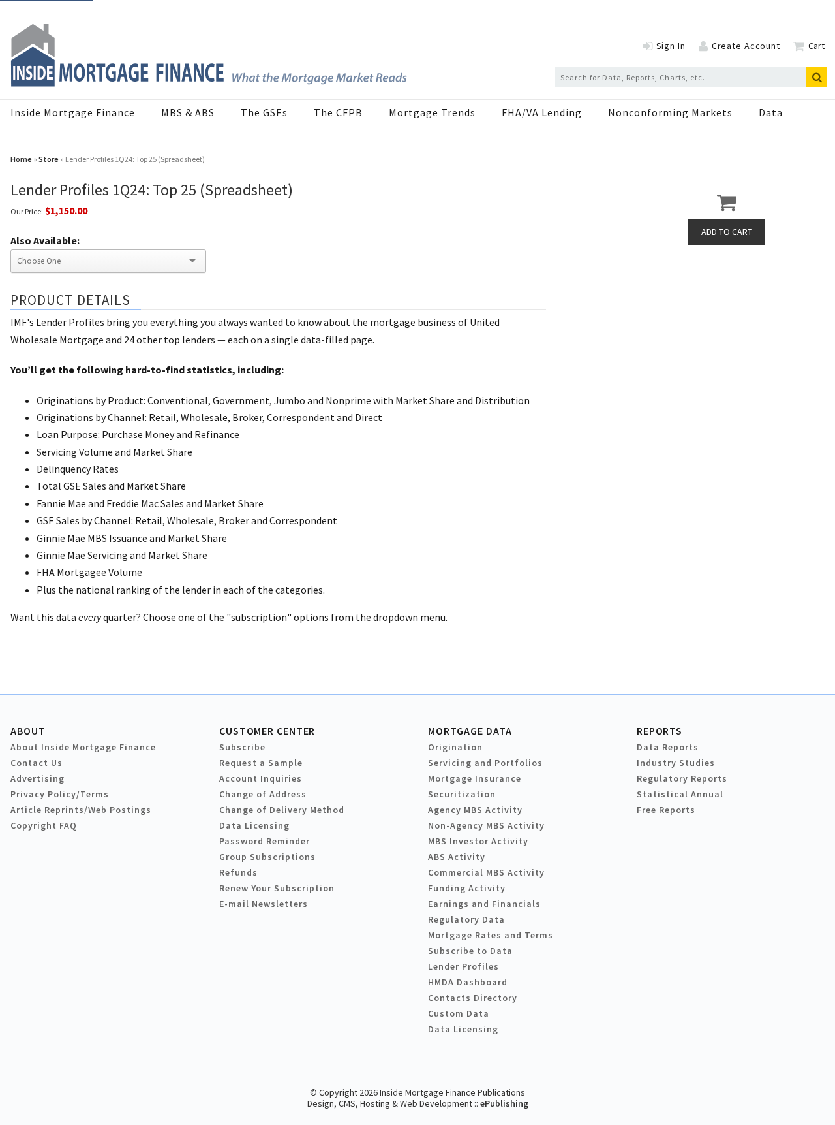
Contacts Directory (472, 998)
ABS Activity (456, 857)
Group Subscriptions (267, 857)
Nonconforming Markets (670, 112)
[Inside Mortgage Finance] (208, 82)
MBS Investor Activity (478, 841)
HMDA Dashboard (468, 982)
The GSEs (264, 112)
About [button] (27, 730)
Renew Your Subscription (277, 888)
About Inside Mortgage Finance (83, 747)
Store (48, 159)
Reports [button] (659, 730)
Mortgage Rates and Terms (490, 935)
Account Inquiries (260, 778)
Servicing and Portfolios (485, 762)
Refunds (238, 872)
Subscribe (242, 747)
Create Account (746, 46)
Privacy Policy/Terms (59, 794)
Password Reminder (264, 841)
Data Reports (668, 747)
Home (21, 159)
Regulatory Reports (682, 778)
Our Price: (26, 211)
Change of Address (263, 794)
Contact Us (36, 762)
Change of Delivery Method (281, 810)
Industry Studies (676, 762)
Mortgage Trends (432, 112)
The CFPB (338, 112)
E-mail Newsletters (263, 904)
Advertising (37, 778)
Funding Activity (467, 888)
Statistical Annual (680, 794)
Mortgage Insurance (474, 778)
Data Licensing (254, 825)
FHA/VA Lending (542, 112)
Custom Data (458, 1013)
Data (771, 112)
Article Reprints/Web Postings (80, 810)
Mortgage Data (470, 730)
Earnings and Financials (484, 904)
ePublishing (504, 1103)
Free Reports (666, 810)
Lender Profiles (463, 966)
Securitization (462, 794)
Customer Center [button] (267, 730)
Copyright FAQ (43, 825)
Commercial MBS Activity (486, 872)
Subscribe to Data (470, 951)
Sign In (671, 46)
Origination (455, 747)
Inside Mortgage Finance (72, 112)
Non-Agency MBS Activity (486, 825)
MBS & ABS (188, 112)
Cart (816, 46)
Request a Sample (261, 762)
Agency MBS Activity (475, 810)
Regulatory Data (466, 919)
